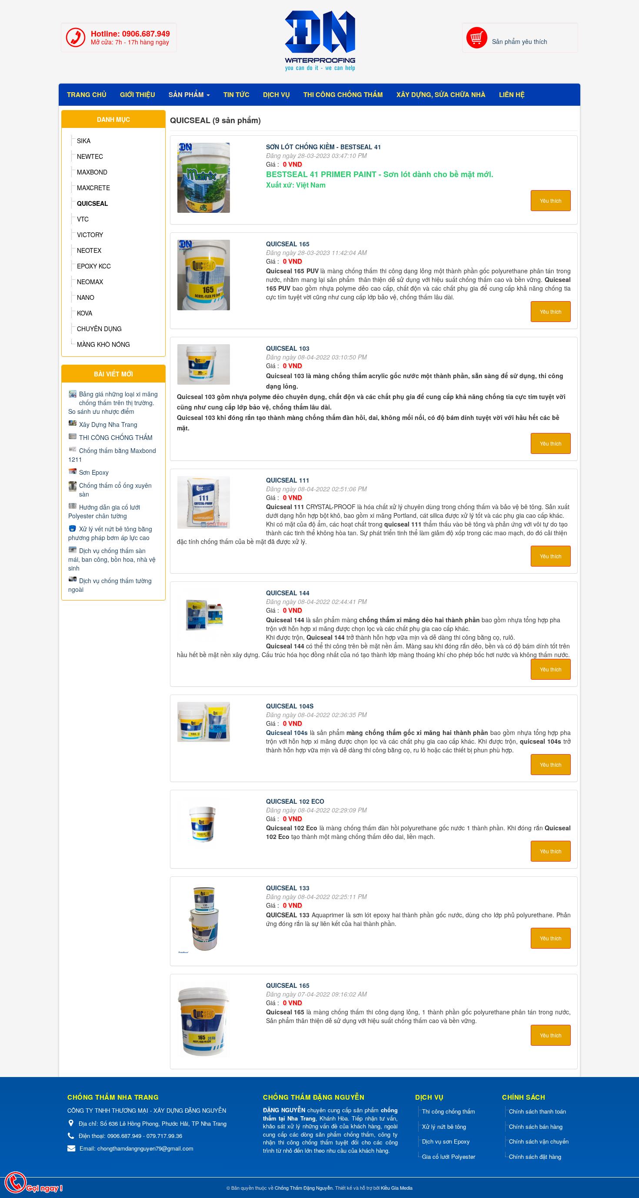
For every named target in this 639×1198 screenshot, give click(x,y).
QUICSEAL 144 (288, 592)
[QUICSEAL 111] (205, 503)
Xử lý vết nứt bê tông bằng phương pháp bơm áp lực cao (110, 533)
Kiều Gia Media (397, 1187)
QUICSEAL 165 (288, 243)
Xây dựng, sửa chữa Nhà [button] (441, 94)
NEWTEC (90, 156)
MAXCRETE (93, 187)
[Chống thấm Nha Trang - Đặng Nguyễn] (319, 41)
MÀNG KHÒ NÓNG (103, 344)
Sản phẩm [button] (187, 94)
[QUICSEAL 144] (205, 616)
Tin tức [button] (236, 94)
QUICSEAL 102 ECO (295, 801)
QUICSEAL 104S (289, 705)
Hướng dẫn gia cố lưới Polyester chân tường (104, 511)
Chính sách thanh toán (537, 1111)
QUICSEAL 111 (288, 480)
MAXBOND (92, 172)
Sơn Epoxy (94, 472)
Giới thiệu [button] (137, 94)
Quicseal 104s (287, 732)
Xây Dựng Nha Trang (108, 424)
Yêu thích (551, 200)
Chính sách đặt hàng (535, 1156)
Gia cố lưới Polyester (448, 1156)
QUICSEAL (92, 203)
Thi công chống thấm (448, 1111)
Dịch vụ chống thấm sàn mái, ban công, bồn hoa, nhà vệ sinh (112, 559)
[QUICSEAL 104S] (205, 722)
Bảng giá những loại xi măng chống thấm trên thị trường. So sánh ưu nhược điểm (113, 402)
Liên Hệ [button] (512, 94)
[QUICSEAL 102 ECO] (205, 824)
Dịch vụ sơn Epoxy (446, 1141)
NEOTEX (89, 250)
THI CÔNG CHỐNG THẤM (116, 437)
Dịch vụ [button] (276, 94)
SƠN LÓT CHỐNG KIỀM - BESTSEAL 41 (323, 146)
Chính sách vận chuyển (539, 1141)
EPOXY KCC (94, 266)
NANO (85, 297)
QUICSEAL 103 (288, 348)
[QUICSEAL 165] (205, 276)
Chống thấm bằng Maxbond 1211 (112, 454)
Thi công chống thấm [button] (343, 94)
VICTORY (90, 234)
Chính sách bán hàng (535, 1126)
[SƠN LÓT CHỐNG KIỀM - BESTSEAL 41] (205, 178)
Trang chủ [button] (86, 94)
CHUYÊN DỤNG (99, 328)
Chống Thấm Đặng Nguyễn (304, 1187)
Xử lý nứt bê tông (444, 1126)
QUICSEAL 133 (288, 887)
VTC (83, 219)
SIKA (83, 140)
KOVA (84, 313)
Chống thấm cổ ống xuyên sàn (115, 489)
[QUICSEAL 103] (205, 365)
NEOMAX (90, 281)
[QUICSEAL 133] (205, 920)
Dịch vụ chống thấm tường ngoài (110, 585)
